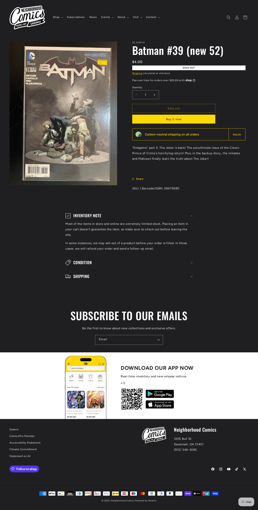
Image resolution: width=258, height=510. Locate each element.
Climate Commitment (23, 449)
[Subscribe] (158, 340)
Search (14, 429)
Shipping (137, 73)
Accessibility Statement (25, 442)
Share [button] (140, 179)
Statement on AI (20, 456)
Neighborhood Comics (122, 500)
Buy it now (174, 119)
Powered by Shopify (145, 500)
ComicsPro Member (22, 436)
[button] (58, 17)
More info (237, 134)
